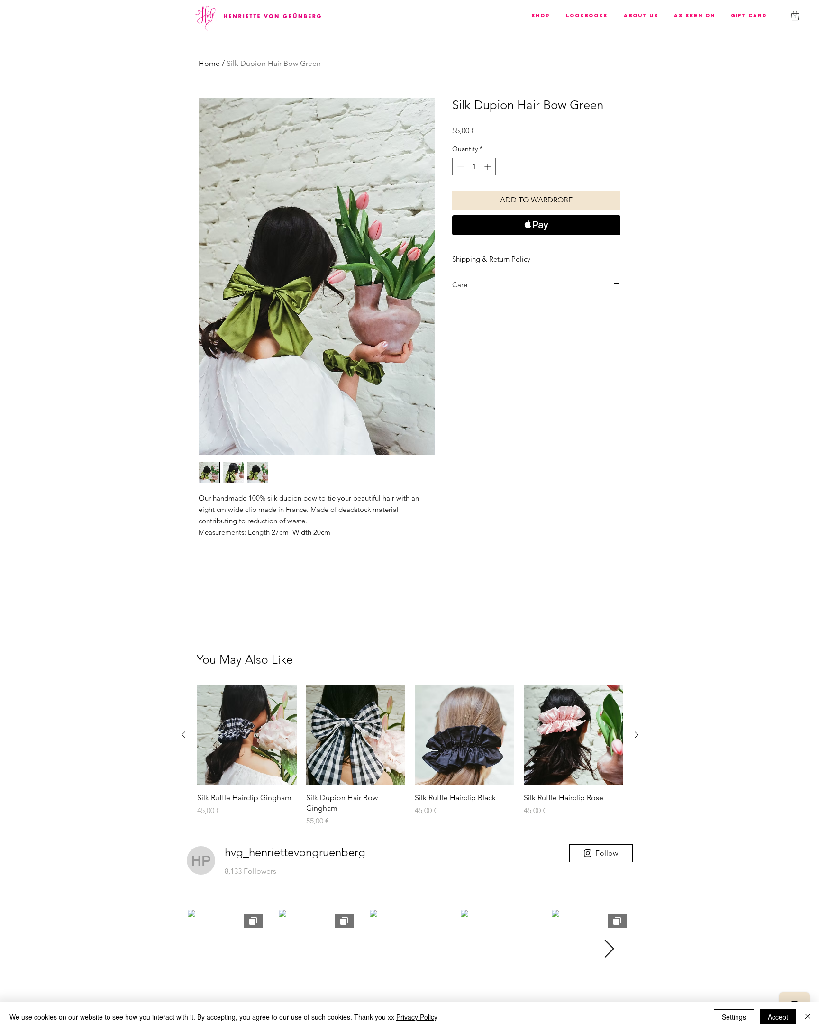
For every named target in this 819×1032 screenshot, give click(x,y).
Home (209, 63)
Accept (778, 1017)
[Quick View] (247, 735)
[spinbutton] (473, 166)
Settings (734, 1017)
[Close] (807, 1016)
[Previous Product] (183, 734)
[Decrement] (459, 166)
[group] (410, 756)
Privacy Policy (416, 1017)
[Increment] (488, 166)
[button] (540, 15)
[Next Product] (636, 734)
